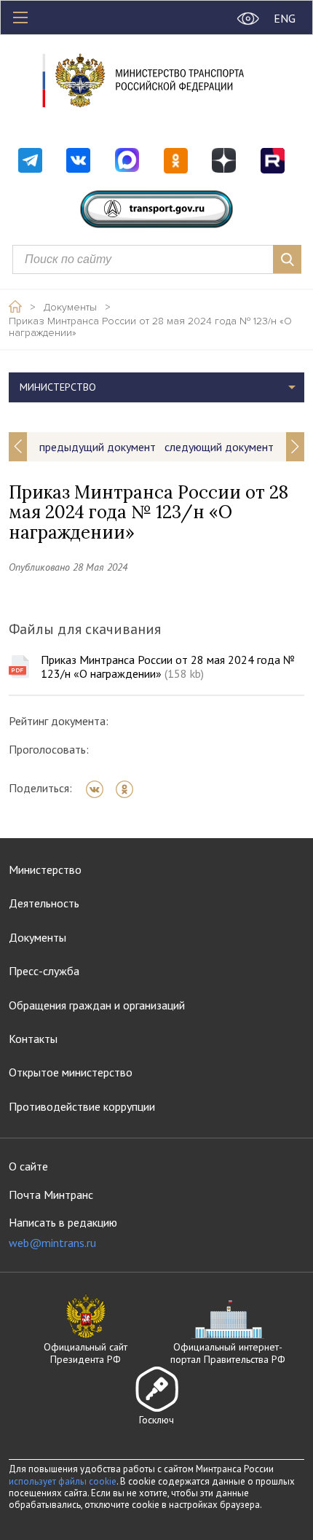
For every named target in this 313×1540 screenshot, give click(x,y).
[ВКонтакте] (99, 789)
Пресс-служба (44, 971)
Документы (70, 307)
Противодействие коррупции (82, 1106)
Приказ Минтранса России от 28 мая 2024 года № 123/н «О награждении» (150, 327)
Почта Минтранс (51, 1194)
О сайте (28, 1166)
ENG (285, 18)
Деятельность (44, 903)
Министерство (45, 869)
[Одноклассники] (129, 789)
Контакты (33, 1038)
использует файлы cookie (62, 1481)
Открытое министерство (70, 1072)
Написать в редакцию (63, 1233)
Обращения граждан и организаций (97, 1005)
